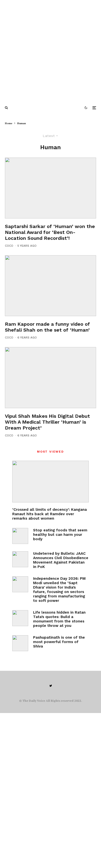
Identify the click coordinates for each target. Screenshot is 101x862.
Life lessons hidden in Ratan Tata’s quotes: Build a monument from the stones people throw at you (59, 619)
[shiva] (20, 643)
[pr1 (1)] (50, 285)
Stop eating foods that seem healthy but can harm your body (60, 534)
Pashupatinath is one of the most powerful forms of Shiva (59, 641)
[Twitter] (51, 686)
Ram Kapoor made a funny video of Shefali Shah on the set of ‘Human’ (47, 327)
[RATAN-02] (20, 618)
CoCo (9, 245)
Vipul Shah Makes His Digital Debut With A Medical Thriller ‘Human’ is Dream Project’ (47, 422)
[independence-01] (20, 584)
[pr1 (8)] (50, 377)
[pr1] (50, 188)
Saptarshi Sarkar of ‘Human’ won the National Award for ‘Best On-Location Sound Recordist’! (50, 232)
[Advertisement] (50, 50)
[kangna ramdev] (50, 481)
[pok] (20, 559)
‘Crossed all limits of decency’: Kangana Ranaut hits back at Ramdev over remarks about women (49, 514)
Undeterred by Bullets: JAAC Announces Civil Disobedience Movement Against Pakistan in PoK (60, 560)
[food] (20, 536)
